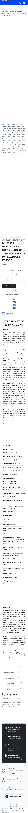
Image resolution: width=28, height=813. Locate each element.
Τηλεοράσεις (5, 293)
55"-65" (20, 666)
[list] (14, 274)
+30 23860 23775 (15, 796)
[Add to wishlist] (2, 288)
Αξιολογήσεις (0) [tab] (6, 314)
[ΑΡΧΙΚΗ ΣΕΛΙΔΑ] (2, 237)
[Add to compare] (3, 288)
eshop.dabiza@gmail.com (15, 789)
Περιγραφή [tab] (4, 312)
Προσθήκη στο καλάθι (9, 285)
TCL (19, 671)
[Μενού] (14, 2)
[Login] (20, 3)
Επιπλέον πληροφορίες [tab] (7, 313)
